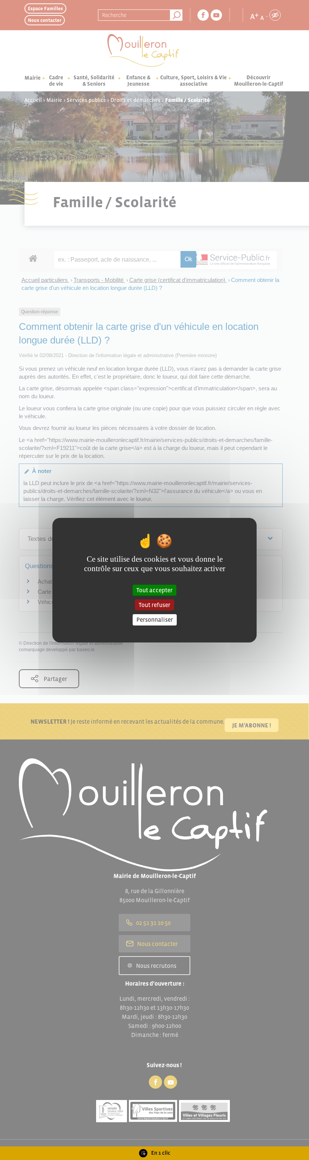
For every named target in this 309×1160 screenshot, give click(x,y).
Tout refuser (154, 604)
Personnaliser (154, 619)
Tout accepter (154, 590)
